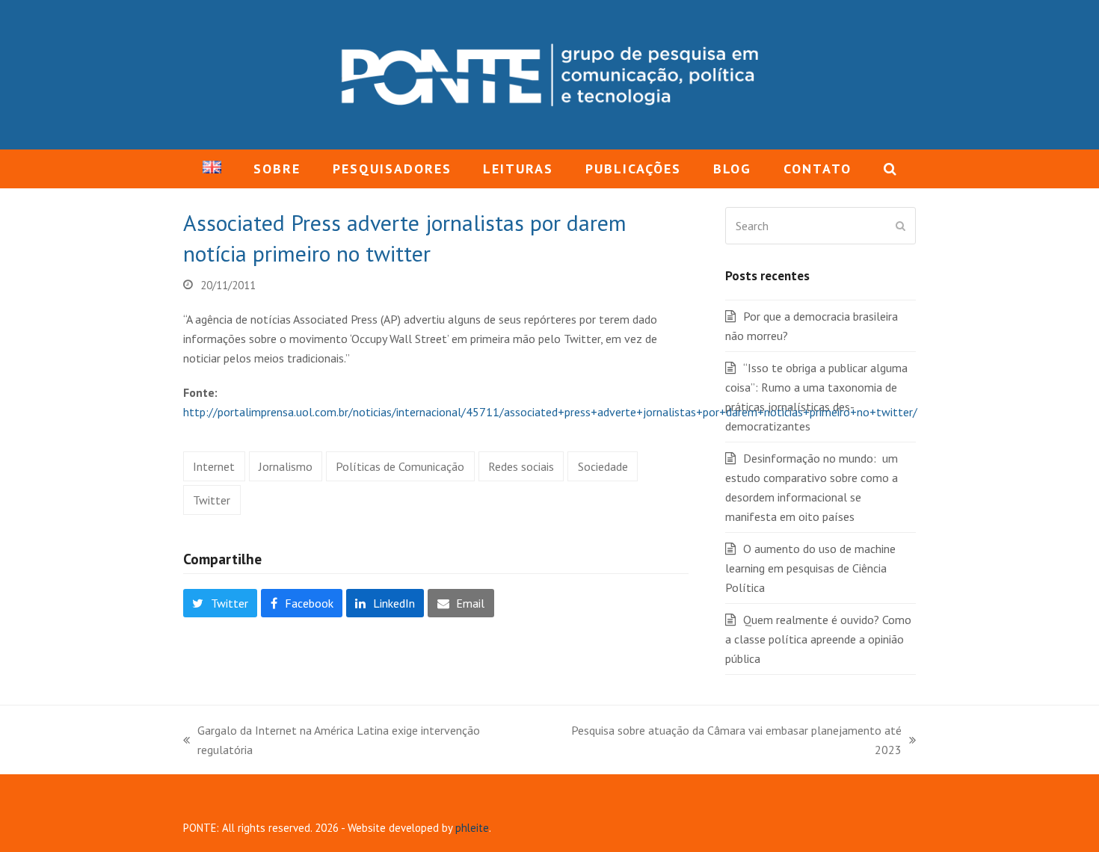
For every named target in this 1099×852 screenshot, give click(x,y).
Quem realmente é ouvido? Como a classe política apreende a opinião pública (818, 639)
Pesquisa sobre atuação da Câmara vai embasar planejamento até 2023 (724, 741)
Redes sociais (521, 466)
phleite (472, 828)
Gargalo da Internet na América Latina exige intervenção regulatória (331, 741)
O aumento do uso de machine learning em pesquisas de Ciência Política (810, 568)
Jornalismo (286, 466)
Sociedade (603, 466)
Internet (214, 466)
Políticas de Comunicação (400, 466)
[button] (890, 169)
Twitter (211, 500)
